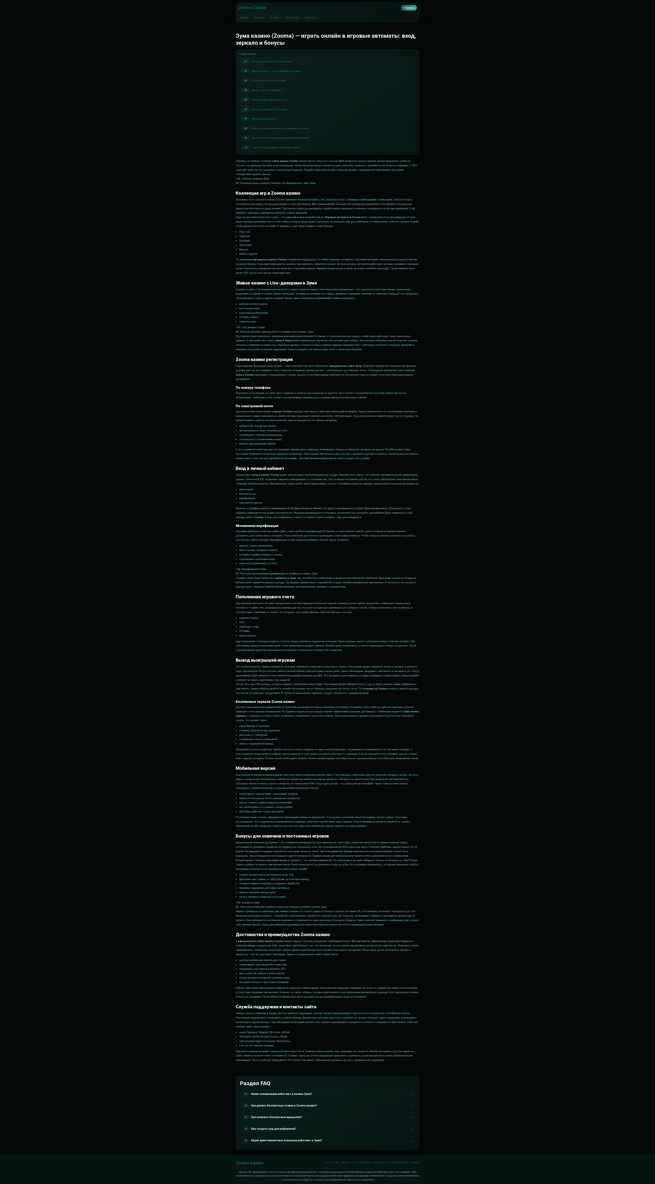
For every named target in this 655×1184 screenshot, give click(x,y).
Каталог (259, 17)
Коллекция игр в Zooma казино (271, 61)
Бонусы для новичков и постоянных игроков (280, 128)
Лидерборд (292, 17)
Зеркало (409, 7)
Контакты (310, 17)
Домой (244, 17)
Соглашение (379, 1162)
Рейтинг (345, 1162)
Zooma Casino (252, 7)
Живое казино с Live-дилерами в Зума (276, 71)
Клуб (353, 1162)
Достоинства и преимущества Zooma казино (280, 138)
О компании (364, 1162)
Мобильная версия (264, 118)
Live (327, 1162)
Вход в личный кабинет (267, 90)
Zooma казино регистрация (269, 80)
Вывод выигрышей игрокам (269, 109)
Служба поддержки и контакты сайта (276, 147)
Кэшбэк (275, 17)
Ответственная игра (398, 1162)
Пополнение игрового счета (270, 99)
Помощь (415, 1162)
